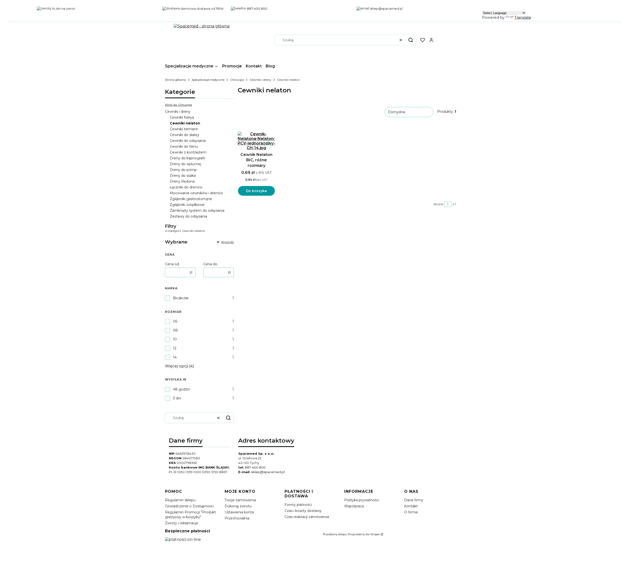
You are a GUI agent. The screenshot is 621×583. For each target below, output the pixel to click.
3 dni (177, 398)
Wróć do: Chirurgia (178, 104)
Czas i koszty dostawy (303, 511)
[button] (410, 40)
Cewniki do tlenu (184, 146)
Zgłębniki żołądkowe (187, 204)
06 (175, 321)
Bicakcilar (181, 298)
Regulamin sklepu (180, 500)
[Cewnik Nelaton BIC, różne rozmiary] (256, 141)
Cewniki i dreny (260, 79)
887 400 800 (255, 467)
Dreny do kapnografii (187, 158)
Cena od (172, 264)
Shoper (375, 534)
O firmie (411, 512)
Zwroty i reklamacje (181, 523)
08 (175, 330)
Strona (438, 204)
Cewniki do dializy (184, 135)
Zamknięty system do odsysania (197, 210)
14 (175, 357)
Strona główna (175, 79)
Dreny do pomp (183, 170)
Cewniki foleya (182, 117)
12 (174, 348)
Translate (523, 17)
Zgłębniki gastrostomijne (191, 199)
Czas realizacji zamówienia (307, 517)
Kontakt (411, 506)
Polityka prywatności (361, 500)
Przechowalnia (237, 518)
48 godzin (181, 389)
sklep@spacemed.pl (268, 472)
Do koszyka (256, 191)
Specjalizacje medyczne (208, 79)
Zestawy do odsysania (188, 216)
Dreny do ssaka (183, 175)
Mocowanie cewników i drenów (196, 193)
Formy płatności (298, 504)
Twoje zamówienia (240, 500)
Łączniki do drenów (186, 187)
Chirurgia (237, 79)
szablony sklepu (336, 534)
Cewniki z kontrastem (188, 152)
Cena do (210, 264)
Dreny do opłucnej (185, 164)
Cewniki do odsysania (188, 140)
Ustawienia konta (239, 512)
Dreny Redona (182, 181)
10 (175, 339)
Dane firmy (413, 500)
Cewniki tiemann (184, 129)
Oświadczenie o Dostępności (189, 506)
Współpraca (354, 506)
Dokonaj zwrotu (238, 506)
